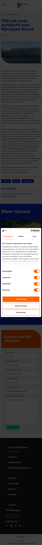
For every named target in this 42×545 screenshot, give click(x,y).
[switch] (37, 277)
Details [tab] (21, 236)
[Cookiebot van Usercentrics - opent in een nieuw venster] (31, 231)
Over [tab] (34, 236)
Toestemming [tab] (7, 236)
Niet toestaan (21, 312)
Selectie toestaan (21, 306)
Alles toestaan (21, 299)
